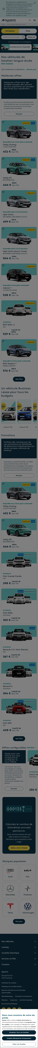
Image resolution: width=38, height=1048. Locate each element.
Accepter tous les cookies (19, 1032)
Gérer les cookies (19, 1044)
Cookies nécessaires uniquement (19, 1038)
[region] (19, 1028)
